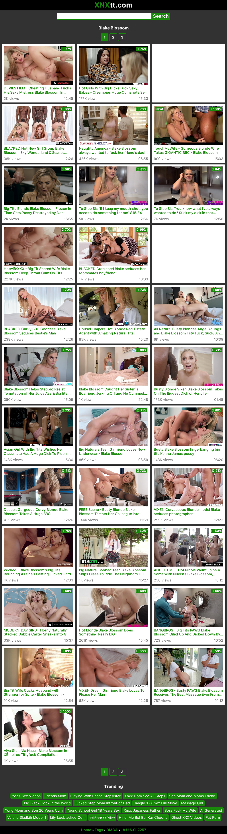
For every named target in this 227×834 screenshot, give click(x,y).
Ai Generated (211, 810)
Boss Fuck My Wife (180, 810)
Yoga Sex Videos (26, 796)
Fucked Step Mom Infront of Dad (102, 803)
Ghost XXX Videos (186, 817)
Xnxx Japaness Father (142, 810)
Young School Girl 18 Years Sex (93, 810)
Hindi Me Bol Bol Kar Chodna (143, 817)
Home (86, 830)
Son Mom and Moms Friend (192, 796)
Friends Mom (55, 796)
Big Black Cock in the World (47, 803)
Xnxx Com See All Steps (145, 796)
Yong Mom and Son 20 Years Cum (34, 810)
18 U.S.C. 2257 (133, 830)
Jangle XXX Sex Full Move (155, 803)
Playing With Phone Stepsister (95, 796)
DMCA (112, 830)
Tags (99, 830)
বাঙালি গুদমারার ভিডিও (102, 817)
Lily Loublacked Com (68, 817)
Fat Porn (213, 817)
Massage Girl (192, 803)
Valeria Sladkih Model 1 (26, 817)
